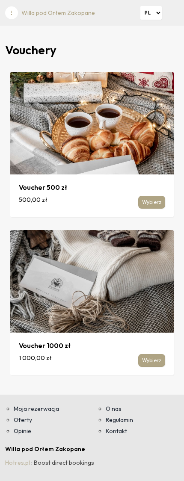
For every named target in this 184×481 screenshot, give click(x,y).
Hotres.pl (17, 462)
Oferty (23, 420)
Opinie (22, 431)
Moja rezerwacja (36, 409)
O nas (114, 409)
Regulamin (119, 420)
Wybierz (151, 202)
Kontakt (116, 431)
